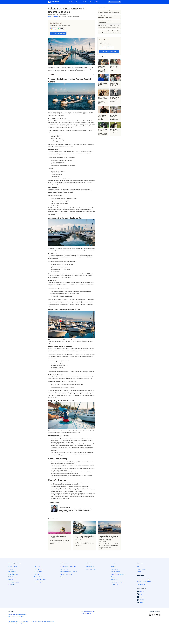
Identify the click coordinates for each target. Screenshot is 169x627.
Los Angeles (51, 67)
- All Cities (10, 569)
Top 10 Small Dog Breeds (58, 536)
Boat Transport (38, 571)
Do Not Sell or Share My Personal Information (42, 621)
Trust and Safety (115, 571)
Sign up (62, 577)
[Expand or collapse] (93, 74)
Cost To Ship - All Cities (40, 579)
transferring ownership (56, 361)
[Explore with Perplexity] (155, 614)
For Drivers (86, 1)
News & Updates (94, 1)
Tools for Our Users (142, 569)
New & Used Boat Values (75, 291)
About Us (113, 566)
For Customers (55, 16)
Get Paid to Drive (64, 569)
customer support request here (20, 614)
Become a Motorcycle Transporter (68, 571)
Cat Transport (11, 571)
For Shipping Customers (75, 1)
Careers (113, 577)
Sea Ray (71, 191)
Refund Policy (114, 584)
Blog (138, 566)
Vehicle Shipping (12, 577)
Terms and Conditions (13, 621)
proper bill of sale (60, 363)
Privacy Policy (25, 621)
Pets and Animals (12, 566)
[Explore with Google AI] (152, 614)
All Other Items (38, 576)
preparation (51, 432)
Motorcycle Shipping (13, 582)
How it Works (114, 569)
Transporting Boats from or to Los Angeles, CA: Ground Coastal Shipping (108, 537)
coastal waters (57, 112)
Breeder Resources (90, 569)
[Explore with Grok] (157, 614)
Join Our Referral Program (144, 581)
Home (49, 16)
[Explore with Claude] (159, 614)
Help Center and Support (117, 582)
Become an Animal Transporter (68, 566)
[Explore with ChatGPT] (150, 614)
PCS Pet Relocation (13, 574)
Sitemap (139, 571)
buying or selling (78, 248)
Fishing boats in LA (52, 157)
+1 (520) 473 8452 (20, 616)
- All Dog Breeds (38, 569)
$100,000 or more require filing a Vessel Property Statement (77, 299)
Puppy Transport (90, 566)
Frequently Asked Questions (118, 574)
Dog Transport (38, 566)
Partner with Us (141, 584)
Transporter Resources (66, 574)
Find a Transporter (39, 582)
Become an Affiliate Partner (144, 579)
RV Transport (11, 584)
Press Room (114, 579)
